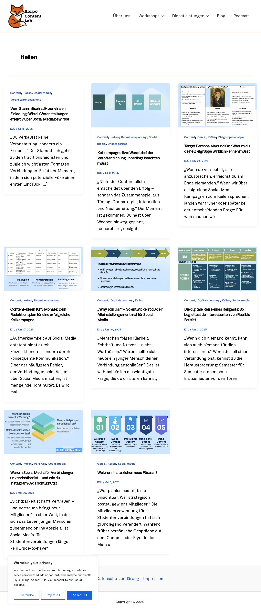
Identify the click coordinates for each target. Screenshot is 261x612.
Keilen (27, 93)
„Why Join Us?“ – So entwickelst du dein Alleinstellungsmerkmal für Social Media (130, 314)
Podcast (241, 16)
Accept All (80, 595)
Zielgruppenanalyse (231, 137)
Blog (221, 16)
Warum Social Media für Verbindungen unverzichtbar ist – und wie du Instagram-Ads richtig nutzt (42, 478)
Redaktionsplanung (134, 137)
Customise (26, 595)
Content (15, 93)
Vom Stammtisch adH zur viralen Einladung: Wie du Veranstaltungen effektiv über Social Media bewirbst (39, 114)
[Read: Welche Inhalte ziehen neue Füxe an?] (130, 432)
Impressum (154, 579)
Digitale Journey (122, 300)
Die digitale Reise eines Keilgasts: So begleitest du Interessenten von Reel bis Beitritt (217, 314)
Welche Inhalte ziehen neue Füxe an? (127, 473)
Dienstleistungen (188, 16)
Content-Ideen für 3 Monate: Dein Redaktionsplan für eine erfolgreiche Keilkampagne (40, 314)
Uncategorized (117, 144)
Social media (42, 93)
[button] (161, 16)
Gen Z (201, 137)
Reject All (53, 595)
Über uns (121, 16)
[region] (53, 580)
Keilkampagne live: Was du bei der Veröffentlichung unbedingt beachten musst (128, 158)
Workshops (148, 16)
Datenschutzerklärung (117, 579)
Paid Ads (40, 463)
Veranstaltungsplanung (25, 99)
